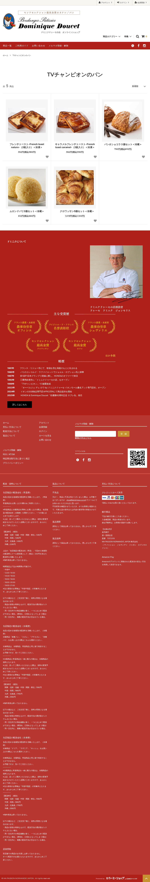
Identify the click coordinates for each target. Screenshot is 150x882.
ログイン (123, 2)
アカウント (105, 2)
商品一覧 (7, 45)
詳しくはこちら (19, 404)
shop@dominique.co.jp (76, 500)
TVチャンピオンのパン (22, 55)
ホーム (5, 55)
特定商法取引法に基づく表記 (16, 458)
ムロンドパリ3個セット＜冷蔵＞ (27, 211)
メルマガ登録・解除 (58, 45)
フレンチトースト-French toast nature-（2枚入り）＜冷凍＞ (27, 146)
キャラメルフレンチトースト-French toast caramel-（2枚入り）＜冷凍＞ (75, 146)
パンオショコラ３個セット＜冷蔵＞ (123, 144)
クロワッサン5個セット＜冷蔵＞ (77, 211)
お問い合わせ (38, 45)
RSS (5, 454)
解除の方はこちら (83, 438)
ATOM (12, 454)
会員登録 (141, 2)
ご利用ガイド (21, 45)
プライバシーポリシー (13, 463)
